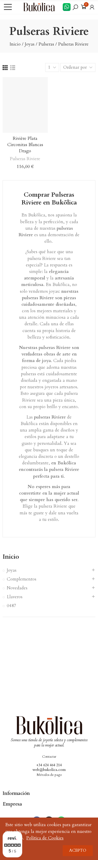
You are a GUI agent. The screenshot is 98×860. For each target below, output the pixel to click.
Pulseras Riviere (25, 159)
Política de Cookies (45, 838)
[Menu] (8, 7)
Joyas (11, 570)
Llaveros (14, 597)
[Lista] (12, 67)
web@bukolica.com (49, 770)
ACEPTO (77, 850)
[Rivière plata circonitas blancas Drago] (25, 105)
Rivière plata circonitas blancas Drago (25, 144)
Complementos (21, 579)
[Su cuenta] (92, 7)
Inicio (11, 557)
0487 (11, 606)
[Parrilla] (5, 67)
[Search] (75, 7)
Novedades (17, 588)
